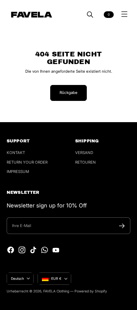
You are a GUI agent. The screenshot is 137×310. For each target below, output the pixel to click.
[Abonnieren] (121, 225)
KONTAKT (16, 152)
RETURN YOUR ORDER (27, 162)
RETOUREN (85, 162)
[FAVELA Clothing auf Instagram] (22, 250)
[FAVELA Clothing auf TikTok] (33, 250)
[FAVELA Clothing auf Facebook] (11, 250)
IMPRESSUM (18, 171)
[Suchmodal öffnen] (90, 14)
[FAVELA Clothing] (31, 14)
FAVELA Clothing (56, 291)
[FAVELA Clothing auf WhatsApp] (45, 250)
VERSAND (84, 152)
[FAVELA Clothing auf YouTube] (56, 250)
